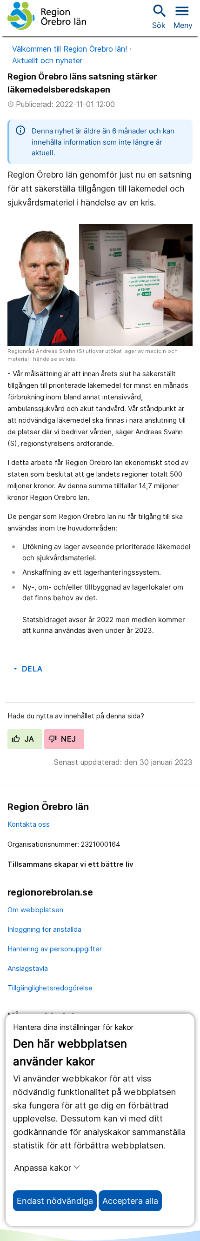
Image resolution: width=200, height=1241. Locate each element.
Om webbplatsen (35, 909)
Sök (158, 16)
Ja (28, 738)
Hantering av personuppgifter (54, 948)
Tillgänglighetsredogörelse (50, 987)
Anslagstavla (27, 968)
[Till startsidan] (47, 16)
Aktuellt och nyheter (47, 60)
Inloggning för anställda (44, 929)
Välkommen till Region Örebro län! (69, 48)
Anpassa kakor (42, 1167)
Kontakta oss (28, 824)
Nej (67, 738)
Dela (27, 668)
